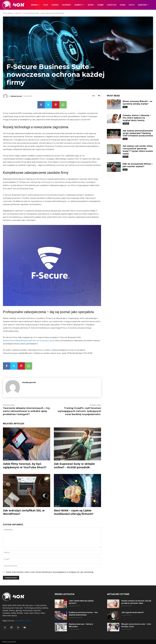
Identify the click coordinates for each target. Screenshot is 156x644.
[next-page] (112, 175)
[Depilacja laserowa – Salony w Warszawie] (61, 627)
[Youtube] (24, 627)
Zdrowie (142, 5)
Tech (45, 5)
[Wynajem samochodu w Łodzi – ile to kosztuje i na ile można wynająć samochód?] (113, 627)
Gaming (55, 5)
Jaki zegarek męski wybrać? (132, 612)
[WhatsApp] (63, 104)
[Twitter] (48, 104)
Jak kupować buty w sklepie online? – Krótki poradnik (74, 465)
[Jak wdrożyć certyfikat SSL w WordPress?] (26, 490)
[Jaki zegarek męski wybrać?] (113, 615)
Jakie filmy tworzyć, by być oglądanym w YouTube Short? (24, 465)
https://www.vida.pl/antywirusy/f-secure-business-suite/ (29, 340)
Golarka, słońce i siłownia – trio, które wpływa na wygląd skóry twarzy (137, 118)
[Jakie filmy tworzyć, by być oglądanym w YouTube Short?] (26, 443)
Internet (66, 5)
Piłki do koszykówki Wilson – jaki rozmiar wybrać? (138, 165)
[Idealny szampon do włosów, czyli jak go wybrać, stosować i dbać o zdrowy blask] (113, 604)
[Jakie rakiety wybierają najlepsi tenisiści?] (61, 604)
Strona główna (8, 13)
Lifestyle (111, 5)
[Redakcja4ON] (6, 96)
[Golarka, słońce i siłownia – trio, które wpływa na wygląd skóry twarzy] (114, 118)
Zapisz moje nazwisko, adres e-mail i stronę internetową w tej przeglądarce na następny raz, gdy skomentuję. (50, 572)
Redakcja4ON (16, 96)
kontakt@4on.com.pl (23, 620)
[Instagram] (11, 627)
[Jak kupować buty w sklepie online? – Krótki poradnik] (77, 443)
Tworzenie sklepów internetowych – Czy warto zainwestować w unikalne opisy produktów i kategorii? (26, 411)
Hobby (100, 5)
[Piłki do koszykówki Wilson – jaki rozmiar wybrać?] (114, 167)
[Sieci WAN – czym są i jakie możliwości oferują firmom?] (77, 490)
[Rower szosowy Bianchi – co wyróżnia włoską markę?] (114, 104)
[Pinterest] (55, 104)
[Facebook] (41, 104)
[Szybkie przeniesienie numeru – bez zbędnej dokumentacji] (61, 615)
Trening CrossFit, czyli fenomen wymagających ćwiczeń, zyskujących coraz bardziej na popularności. (79, 411)
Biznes (34, 5)
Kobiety (78, 5)
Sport (91, 5)
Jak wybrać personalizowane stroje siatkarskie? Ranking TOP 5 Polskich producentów (138, 133)
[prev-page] (108, 175)
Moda (122, 5)
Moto (132, 5)
